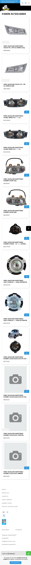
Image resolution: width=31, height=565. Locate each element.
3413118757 (5, 538)
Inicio (4, 489)
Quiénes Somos (7, 503)
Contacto (5, 496)
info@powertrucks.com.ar (8, 541)
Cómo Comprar (7, 499)
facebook (19, 529)
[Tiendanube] (8, 554)
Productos (5, 493)
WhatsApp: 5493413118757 (9, 535)
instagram (5, 529)
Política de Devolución (10, 506)
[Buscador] (22, 3)
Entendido (15, 562)
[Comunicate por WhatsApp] (28, 553)
